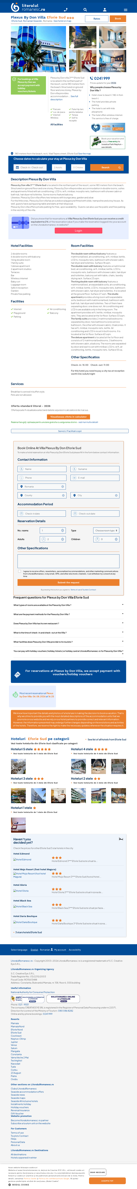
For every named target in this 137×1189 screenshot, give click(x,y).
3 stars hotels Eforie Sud (28, 932)
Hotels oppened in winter (24, 1157)
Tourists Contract (89, 590)
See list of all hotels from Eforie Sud (107, 739)
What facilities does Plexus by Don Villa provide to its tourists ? (43, 642)
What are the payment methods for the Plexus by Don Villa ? (42, 614)
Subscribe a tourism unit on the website (30, 1123)
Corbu (14, 1070)
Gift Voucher (17, 1113)
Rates (97, 18)
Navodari (15, 1063)
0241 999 (47, 1014)
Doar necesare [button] (97, 1172)
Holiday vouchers (20, 1107)
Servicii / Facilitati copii (70, 431)
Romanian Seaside (32, 21)
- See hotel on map (61, 21)
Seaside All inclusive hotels (24, 1101)
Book (118, 18)
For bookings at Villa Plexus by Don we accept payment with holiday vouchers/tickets (29, 85)
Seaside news (18, 1094)
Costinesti (16, 1035)
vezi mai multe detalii (88, 422)
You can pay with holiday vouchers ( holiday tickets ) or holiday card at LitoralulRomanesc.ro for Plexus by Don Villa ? (68, 651)
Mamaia (15, 1023)
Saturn (14, 1048)
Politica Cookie (30, 1178)
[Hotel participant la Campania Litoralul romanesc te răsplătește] (107, 128)
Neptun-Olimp (18, 1038)
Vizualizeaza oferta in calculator (68, 416)
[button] (63, 766)
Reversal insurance (20, 1110)
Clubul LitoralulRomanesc (24, 1088)
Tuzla (13, 1066)
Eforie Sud (17, 21)
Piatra (14, 1076)
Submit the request (68, 582)
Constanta (16, 1054)
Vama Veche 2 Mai (20, 1057)
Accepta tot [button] (107, 1181)
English (34, 949)
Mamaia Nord (17, 1026)
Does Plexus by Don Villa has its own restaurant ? (36, 623)
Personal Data (18, 1142)
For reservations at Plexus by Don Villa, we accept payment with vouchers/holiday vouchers (72, 672)
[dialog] (68, 1176)
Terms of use (76, 590)
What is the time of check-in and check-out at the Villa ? (40, 632)
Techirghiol (16, 1060)
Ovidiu (14, 1079)
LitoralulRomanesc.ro (22, 960)
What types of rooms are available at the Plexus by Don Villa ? (42, 605)
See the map (84, 153)
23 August (16, 1073)
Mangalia (15, 1051)
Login (78, 230)
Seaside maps (18, 1098)
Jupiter (14, 1042)
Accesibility (75, 949)
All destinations (18, 1154)
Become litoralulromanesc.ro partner (29, 1120)
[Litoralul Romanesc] (26, 8)
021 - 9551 (23, 1004)
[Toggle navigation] (126, 10)
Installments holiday (21, 1104)
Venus (14, 1045)
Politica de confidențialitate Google (54, 1178)
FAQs (13, 1139)
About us (15, 1145)
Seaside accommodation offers (27, 1091)
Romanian (45, 949)
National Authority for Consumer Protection (33, 992)
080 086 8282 (65, 1010)
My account (60, 949)
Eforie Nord (17, 1029)
